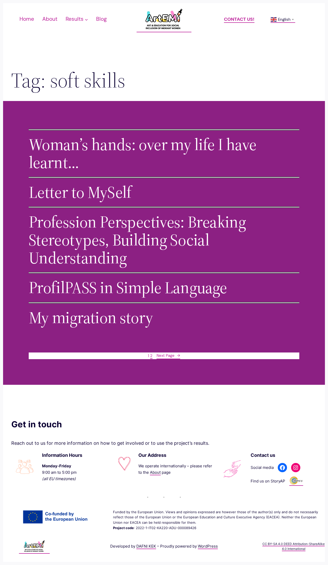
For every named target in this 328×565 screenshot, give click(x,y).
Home (26, 19)
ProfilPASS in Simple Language (128, 288)
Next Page (168, 355)
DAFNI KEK (146, 546)
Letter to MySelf (80, 192)
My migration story (91, 318)
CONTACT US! (239, 19)
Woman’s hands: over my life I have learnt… (142, 153)
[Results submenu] (86, 19)
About (155, 472)
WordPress (208, 546)
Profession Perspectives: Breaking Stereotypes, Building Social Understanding (137, 240)
